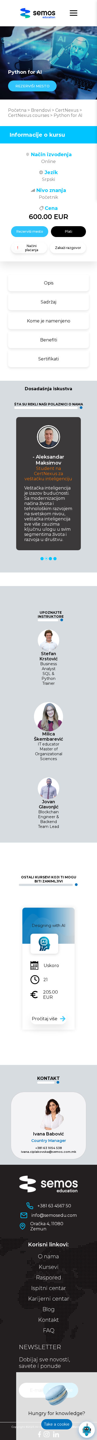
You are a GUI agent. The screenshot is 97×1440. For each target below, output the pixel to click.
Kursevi (49, 1267)
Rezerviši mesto (29, 231)
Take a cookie (57, 1424)
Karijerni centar (48, 1298)
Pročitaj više (44, 1018)
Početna (17, 110)
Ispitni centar (48, 1288)
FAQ (48, 1330)
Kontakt (48, 1320)
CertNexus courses (28, 115)
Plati (68, 231)
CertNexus (66, 110)
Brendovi (41, 110)
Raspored (48, 1277)
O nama (48, 1256)
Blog (48, 1309)
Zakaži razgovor (68, 248)
